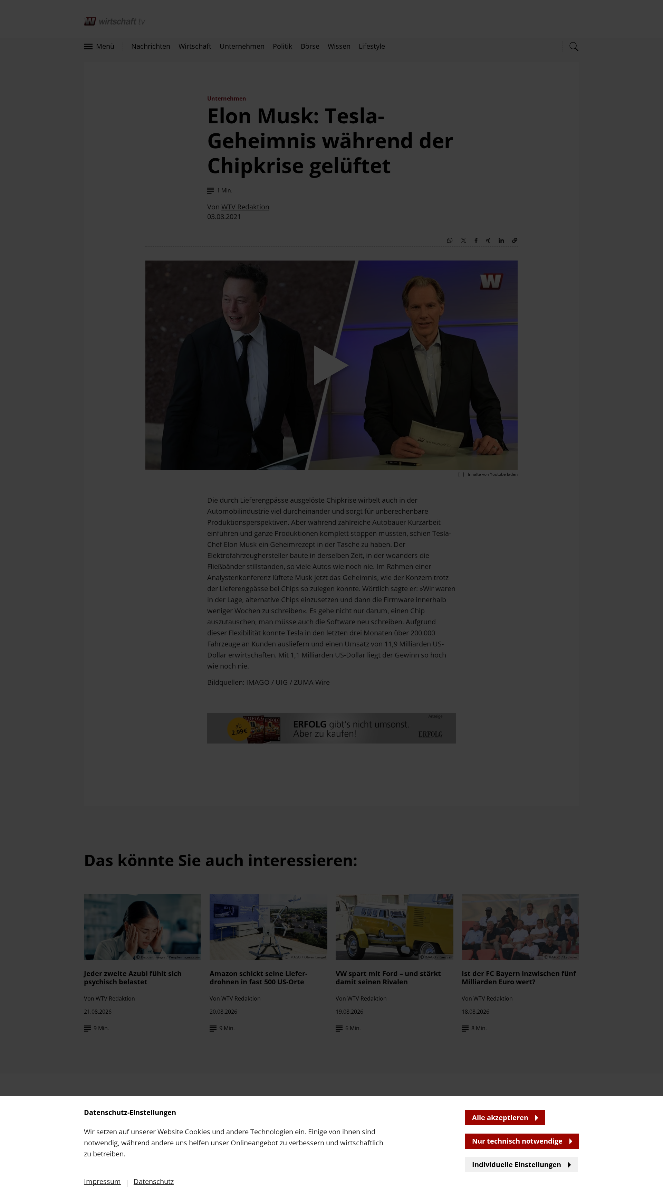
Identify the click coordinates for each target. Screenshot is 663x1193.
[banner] (331, 596)
